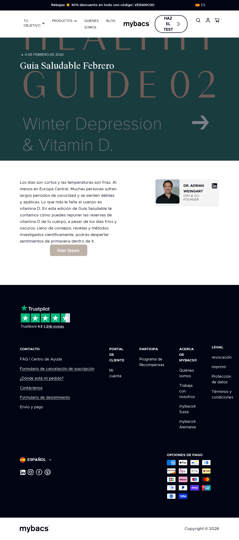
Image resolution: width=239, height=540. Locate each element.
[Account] (208, 20)
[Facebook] (39, 472)
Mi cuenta (115, 373)
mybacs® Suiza (187, 409)
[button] (202, 5)
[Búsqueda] (198, 20)
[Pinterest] (48, 472)
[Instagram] (31, 472)
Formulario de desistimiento (45, 397)
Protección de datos (221, 379)
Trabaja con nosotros (187, 391)
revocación (222, 357)
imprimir (219, 367)
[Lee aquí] (68, 250)
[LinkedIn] (22, 472)
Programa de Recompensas (151, 362)
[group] (103, 5)
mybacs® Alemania (187, 424)
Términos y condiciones (222, 394)
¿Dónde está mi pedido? (41, 378)
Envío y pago (31, 407)
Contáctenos (31, 388)
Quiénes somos (186, 373)
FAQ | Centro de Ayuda (41, 359)
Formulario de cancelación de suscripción (57, 369)
